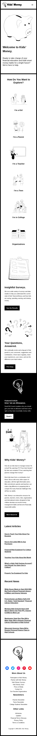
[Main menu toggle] (32, 5)
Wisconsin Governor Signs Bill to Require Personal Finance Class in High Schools (17, 630)
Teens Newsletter (18, 702)
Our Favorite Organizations (18, 691)
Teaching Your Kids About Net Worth (18, 557)
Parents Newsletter (18, 700)
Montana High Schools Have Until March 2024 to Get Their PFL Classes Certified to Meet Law (18, 610)
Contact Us (18, 689)
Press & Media (18, 687)
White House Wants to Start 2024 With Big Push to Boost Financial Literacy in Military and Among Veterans (18, 591)
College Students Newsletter (18, 704)
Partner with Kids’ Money (18, 680)
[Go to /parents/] (18, 127)
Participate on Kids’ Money (18, 677)
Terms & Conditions (18, 722)
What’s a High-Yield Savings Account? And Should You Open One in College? (18, 565)
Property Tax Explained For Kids (16, 573)
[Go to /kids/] (18, 100)
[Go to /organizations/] (18, 234)
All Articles (18, 713)
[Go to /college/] (18, 208)
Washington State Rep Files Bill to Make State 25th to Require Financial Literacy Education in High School (18, 620)
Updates (18, 715)
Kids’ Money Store (18, 684)
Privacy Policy (18, 720)
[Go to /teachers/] (18, 154)
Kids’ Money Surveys (18, 682)
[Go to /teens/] (18, 181)
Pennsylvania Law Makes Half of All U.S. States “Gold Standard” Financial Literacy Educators (18, 601)
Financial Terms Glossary (18, 718)
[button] (12, 308)
